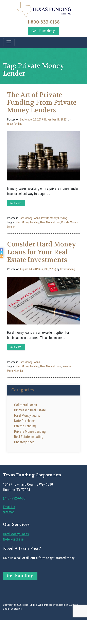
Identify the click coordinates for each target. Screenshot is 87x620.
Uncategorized (24, 442)
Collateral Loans (25, 405)
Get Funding (43, 31)
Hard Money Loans (29, 218)
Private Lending (25, 426)
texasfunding (14, 124)
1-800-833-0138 (44, 22)
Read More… (16, 203)
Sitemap (8, 512)
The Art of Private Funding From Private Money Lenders (41, 102)
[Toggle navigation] (9, 42)
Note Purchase (24, 421)
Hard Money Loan (50, 222)
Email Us (9, 507)
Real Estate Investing (28, 437)
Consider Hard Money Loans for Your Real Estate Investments (41, 252)
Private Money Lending (54, 218)
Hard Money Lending (27, 222)
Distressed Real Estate (30, 410)
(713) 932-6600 (14, 498)
